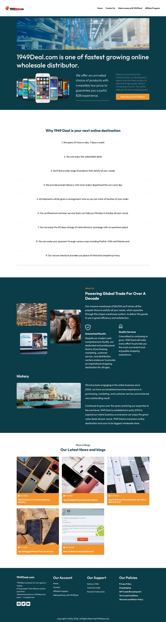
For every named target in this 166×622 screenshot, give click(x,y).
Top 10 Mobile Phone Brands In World (80, 500)
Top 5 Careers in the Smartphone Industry (34, 500)
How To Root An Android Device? (78, 551)
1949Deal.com (25, 577)
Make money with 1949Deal (133, 97)
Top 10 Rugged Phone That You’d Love (35, 551)
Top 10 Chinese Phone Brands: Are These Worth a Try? (127, 500)
